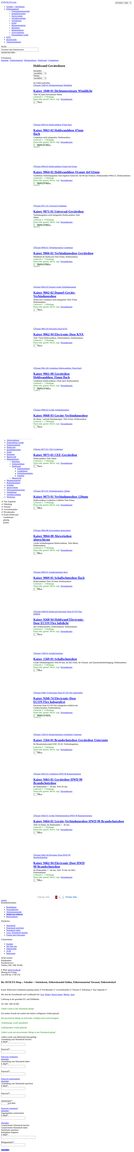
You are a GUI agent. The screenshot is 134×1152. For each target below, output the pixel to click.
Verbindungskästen (25, 473)
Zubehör (20, 476)
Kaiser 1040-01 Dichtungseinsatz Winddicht (62, 91)
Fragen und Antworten (15, 935)
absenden (5, 1059)
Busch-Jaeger (57, 994)
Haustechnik (11, 39)
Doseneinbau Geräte (20, 35)
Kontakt (9, 944)
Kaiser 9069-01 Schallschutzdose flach (59, 577)
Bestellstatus (11, 907)
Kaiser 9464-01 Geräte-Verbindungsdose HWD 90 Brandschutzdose (78, 821)
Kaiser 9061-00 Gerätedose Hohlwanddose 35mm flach (51, 375)
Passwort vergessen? (9, 1057)
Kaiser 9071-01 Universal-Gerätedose (58, 211)
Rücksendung (12, 917)
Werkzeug (11, 497)
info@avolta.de (14, 970)
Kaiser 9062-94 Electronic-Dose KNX (58, 334)
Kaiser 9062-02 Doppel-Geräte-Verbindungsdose (54, 294)
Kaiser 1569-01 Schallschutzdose (55, 659)
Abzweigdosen (18, 32)
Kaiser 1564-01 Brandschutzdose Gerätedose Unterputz (70, 740)
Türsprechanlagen (13, 42)
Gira (42, 994)
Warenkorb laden (13, 930)
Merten (66, 994)
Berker (48, 994)
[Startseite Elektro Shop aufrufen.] (8, 2)
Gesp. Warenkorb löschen (17, 933)
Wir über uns (11, 946)
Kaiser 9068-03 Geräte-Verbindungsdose (60, 415)
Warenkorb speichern (15, 928)
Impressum (10, 953)
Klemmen (16, 28)
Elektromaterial (12, 9)
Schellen (10, 485)
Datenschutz (11, 949)
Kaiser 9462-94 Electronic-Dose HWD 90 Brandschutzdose (59, 864)
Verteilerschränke (19, 18)
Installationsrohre (19, 13)
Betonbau (16, 461)
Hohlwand (11, 447)
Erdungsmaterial (13, 445)
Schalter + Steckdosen (15, 7)
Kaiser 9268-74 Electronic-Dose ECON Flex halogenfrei (54, 700)
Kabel (14, 23)
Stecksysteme (17, 16)
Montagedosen (18, 30)
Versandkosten (66, 99)
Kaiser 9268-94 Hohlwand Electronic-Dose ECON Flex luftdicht (58, 621)
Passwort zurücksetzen (10, 1079)
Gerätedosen (22, 471)
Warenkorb (10, 925)
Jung (72, 994)
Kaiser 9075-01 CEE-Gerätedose (55, 455)
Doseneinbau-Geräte (15, 442)
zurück (4, 900)
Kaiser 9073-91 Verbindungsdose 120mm (60, 496)
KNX (8, 37)
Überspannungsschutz (21, 11)
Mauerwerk (11, 457)
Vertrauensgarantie (14, 912)
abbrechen (5, 1149)
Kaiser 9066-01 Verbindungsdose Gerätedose (63, 253)
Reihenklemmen (13, 483)
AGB (8, 951)
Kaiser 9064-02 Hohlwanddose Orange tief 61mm (66, 172)
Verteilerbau (16, 21)
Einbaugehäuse (18, 464)
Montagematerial (18, 25)
